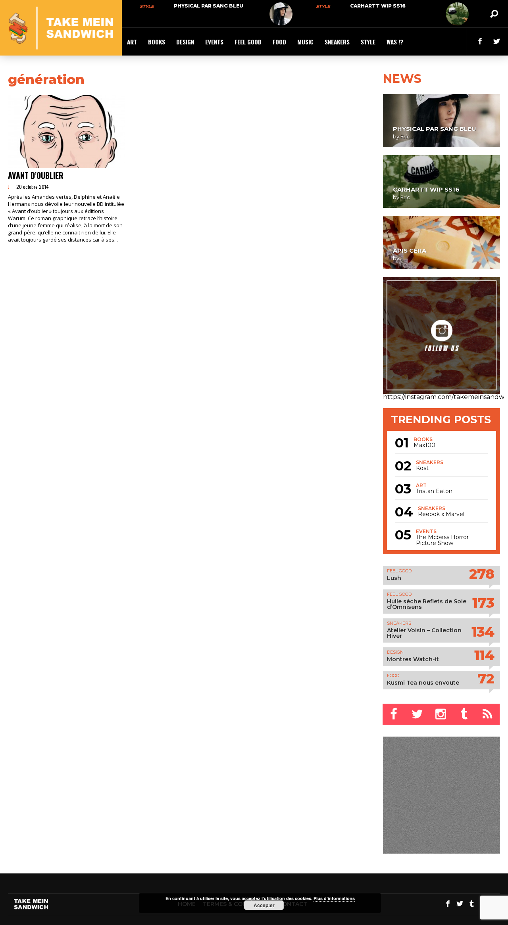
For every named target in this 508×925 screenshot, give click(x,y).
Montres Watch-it (413, 659)
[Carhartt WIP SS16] (457, 13)
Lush (394, 578)
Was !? (395, 41)
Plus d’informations (334, 898)
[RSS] (488, 714)
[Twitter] (417, 714)
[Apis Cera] (441, 242)
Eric (405, 136)
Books (156, 41)
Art (132, 41)
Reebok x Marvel (441, 514)
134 (482, 631)
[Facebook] (394, 714)
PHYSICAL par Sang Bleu (208, 6)
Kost (422, 468)
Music (305, 41)
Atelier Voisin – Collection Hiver (424, 633)
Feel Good (248, 41)
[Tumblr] (464, 714)
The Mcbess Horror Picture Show (442, 540)
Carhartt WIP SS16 (378, 6)
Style (147, 6)
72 (485, 678)
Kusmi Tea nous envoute (423, 682)
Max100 (424, 445)
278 (481, 573)
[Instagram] (441, 714)
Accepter (264, 905)
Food (279, 41)
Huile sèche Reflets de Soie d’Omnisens (426, 604)
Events (214, 41)
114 (484, 655)
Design (185, 41)
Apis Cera (409, 250)
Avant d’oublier (36, 175)
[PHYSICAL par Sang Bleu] (280, 13)
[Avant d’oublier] (66, 131)
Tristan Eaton (434, 491)
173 (483, 602)
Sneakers (337, 41)
